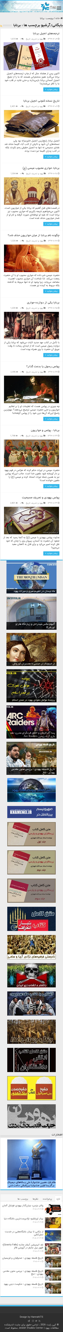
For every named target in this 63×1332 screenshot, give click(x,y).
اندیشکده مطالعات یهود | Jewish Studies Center (31, 1326)
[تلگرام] (28, 1321)
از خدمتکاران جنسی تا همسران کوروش (34, 663)
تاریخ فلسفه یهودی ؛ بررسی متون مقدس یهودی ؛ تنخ (23, 1272)
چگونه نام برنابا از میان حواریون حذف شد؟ (33, 235)
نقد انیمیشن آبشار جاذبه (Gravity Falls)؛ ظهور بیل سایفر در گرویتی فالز (22, 1246)
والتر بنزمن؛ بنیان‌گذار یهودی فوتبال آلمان (22, 1206)
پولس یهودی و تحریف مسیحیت (40, 497)
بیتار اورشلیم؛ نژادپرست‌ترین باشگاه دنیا (23, 1219)
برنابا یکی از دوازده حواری (43, 302)
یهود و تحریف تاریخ (34, 39)
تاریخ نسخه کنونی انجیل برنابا (41, 101)
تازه (58, 1199)
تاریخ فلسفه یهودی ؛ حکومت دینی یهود (23, 1284)
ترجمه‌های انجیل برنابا (46, 33)
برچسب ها (22, 1199)
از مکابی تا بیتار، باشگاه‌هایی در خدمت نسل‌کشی (24, 1233)
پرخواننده (47, 1199)
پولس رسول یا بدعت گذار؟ (42, 366)
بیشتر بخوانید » (51, 89)
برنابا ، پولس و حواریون (45, 430)
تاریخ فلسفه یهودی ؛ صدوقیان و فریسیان (22, 1258)
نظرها (35, 1199)
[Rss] (39, 1321)
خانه (57, 18)
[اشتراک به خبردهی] (1, 26)
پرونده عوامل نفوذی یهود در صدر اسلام (33, 700)
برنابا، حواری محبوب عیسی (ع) (41, 168)
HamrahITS (37, 1317)
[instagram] (33, 1321)
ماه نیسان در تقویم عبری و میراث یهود (34, 591)
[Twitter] (36, 1321)
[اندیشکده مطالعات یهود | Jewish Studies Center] (31, 6)
